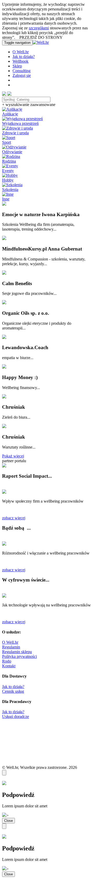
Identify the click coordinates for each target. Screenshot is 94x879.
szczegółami (39, 28)
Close (8, 821)
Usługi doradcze (15, 716)
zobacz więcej (13, 518)
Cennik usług (13, 691)
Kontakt (8, 666)
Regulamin (11, 647)
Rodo (6, 661)
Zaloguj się (22, 75)
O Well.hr (21, 52)
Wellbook (20, 61)
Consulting (22, 70)
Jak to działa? (24, 56)
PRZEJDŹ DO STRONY (41, 37)
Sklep (17, 66)
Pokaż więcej (13, 456)
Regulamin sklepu (17, 651)
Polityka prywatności (19, 656)
